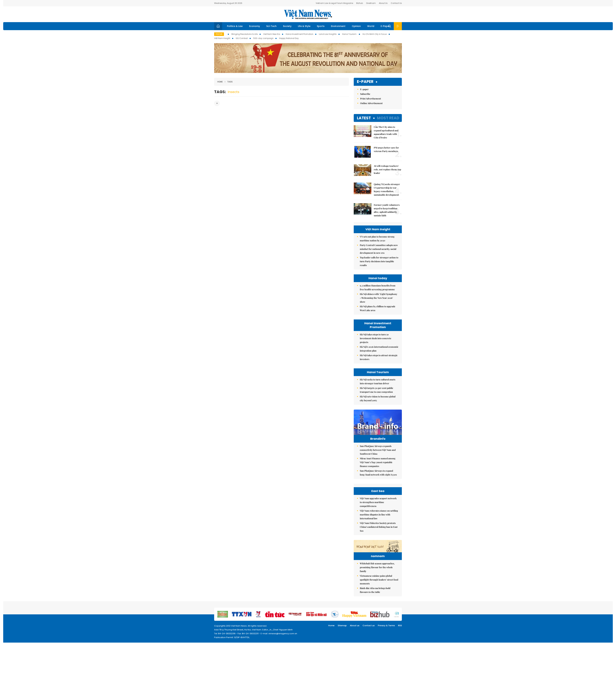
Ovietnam (371, 3)
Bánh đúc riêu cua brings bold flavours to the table (375, 590)
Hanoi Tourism (349, 34)
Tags (230, 81)
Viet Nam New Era (271, 34)
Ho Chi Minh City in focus (375, 34)
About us (354, 625)
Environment (338, 26)
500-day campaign (263, 38)
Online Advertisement (371, 103)
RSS (400, 625)
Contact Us (396, 3)
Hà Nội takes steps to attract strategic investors (379, 357)
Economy (254, 26)
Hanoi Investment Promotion (299, 34)
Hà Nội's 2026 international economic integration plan (379, 348)
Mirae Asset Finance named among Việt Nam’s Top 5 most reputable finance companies (377, 462)
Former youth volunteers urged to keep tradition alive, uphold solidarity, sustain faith (387, 210)
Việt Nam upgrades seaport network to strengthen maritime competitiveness (378, 502)
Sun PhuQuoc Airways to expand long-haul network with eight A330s (378, 472)
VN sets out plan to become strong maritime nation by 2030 (377, 238)
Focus (219, 34)
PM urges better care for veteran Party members (386, 149)
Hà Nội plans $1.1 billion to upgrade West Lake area (377, 308)
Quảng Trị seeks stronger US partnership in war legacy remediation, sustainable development (387, 189)
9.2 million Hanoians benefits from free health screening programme (377, 287)
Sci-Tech (271, 26)
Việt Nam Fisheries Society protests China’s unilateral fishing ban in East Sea (379, 527)
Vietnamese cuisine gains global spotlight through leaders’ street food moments (379, 579)
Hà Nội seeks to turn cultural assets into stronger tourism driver (377, 381)
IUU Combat (242, 38)
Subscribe (365, 93)
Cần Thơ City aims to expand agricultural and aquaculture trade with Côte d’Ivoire (386, 132)
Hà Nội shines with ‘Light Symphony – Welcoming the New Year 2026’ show (378, 298)
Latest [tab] (364, 118)
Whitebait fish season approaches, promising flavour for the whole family (377, 567)
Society (287, 26)
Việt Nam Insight (222, 38)
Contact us (369, 625)
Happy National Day (289, 38)
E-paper (365, 81)
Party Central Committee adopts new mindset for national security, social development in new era (379, 249)
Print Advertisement (370, 98)
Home (220, 81)
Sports (321, 26)
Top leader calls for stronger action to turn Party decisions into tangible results (379, 261)
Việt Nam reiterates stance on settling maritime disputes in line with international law (379, 514)
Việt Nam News (308, 14)
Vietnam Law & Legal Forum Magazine (334, 3)
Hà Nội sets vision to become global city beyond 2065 (377, 398)
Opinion (356, 26)
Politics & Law (235, 26)
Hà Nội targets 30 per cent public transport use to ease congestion (376, 389)
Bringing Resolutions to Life (244, 34)
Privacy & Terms (386, 625)
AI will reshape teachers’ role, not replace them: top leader (387, 169)
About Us (383, 3)
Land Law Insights (328, 34)
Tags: (220, 91)
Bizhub (359, 3)
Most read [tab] (388, 118)
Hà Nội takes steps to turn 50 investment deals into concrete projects (375, 338)
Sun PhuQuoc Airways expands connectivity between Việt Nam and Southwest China (378, 450)
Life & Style (304, 26)
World (370, 26)
